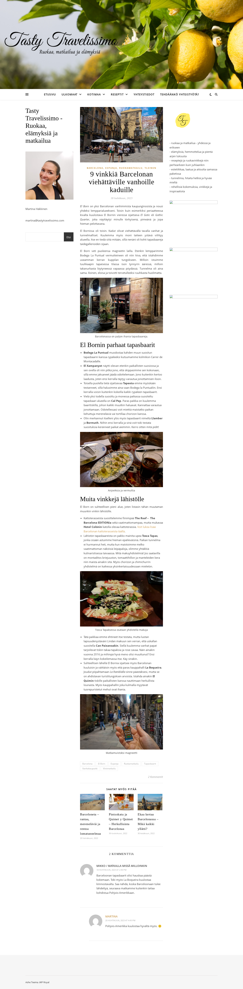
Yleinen (150, 167)
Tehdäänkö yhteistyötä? (179, 94)
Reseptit (117, 94)
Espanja (111, 167)
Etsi (69, 237)
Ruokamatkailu (130, 167)
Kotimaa (94, 94)
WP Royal (44, 982)
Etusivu (50, 94)
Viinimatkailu (109, 768)
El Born (101, 763)
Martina (111, 916)
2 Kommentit (155, 777)
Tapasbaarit (150, 763)
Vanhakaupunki (89, 768)
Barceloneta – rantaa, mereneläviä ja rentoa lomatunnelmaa (90, 824)
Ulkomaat (69, 94)
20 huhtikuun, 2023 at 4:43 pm (120, 920)
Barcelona (95, 167)
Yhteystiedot (144, 94)
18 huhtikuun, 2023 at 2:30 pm (111, 869)
